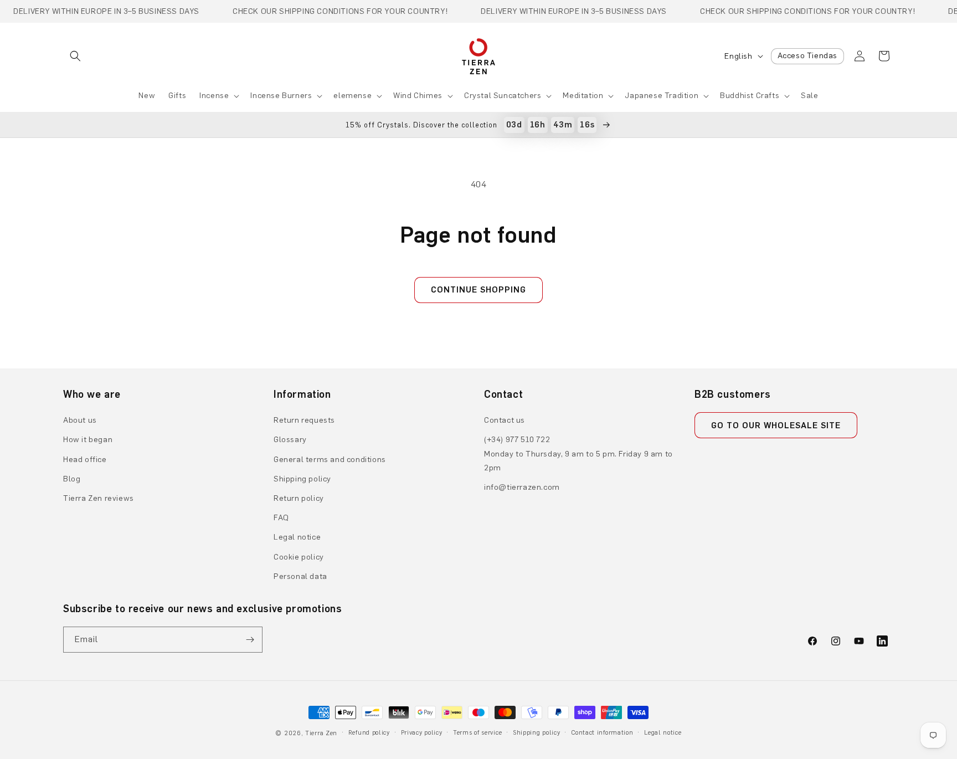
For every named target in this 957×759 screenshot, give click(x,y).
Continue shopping (478, 290)
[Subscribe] (250, 640)
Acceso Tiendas (807, 55)
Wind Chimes (418, 95)
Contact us (504, 420)
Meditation (583, 95)
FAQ (281, 517)
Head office (85, 459)
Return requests (304, 420)
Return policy (299, 498)
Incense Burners (281, 95)
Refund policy (369, 732)
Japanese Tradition (661, 95)
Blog (71, 479)
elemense (352, 95)
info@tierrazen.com (522, 487)
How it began (87, 439)
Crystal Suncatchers (502, 95)
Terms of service (477, 732)
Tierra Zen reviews (98, 498)
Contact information (602, 732)
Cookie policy (299, 557)
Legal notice (297, 537)
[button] (75, 56)
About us (80, 420)
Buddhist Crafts (749, 95)
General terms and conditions (330, 459)
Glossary (290, 439)
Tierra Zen (321, 733)
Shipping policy (302, 479)
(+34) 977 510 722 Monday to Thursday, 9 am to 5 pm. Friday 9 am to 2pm (578, 453)
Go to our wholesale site (776, 425)
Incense (214, 95)
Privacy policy (422, 732)
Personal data (300, 576)
